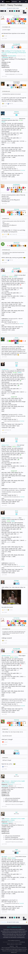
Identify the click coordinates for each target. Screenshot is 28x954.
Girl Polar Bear (16, 16)
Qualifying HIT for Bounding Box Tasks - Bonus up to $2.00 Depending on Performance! (14, 51)
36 (12, 11)
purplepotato (16, 184)
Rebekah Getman (6, 655)
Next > (24, 12)
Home (3, 1)
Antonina (16, 111)
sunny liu (4, 275)
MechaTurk (16, 242)
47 (23, 11)
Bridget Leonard (6, 518)
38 (16, 11)
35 (9, 11)
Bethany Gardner (6, 118)
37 (14, 11)
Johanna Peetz (5, 445)
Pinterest (10, 784)
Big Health (4, 856)
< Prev (2, 11)
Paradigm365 (16, 44)
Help (17, 946)
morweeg (16, 209)
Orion (16, 362)
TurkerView (5, 57)
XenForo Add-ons (10, 944)
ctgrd (16, 849)
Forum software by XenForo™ (14, 940)
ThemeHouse (22, 942)
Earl (17, 774)
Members (14, 1)
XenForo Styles (18, 944)
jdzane (16, 337)
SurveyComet (5, 369)
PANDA (4, 54)
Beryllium (12, 946)
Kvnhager (16, 580)
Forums (8, 1)
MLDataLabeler (12, 56)
